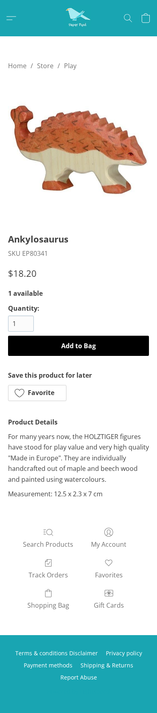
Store (45, 65)
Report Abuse (78, 677)
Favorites (109, 575)
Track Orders (48, 575)
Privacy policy (124, 653)
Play (70, 65)
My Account (108, 544)
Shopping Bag (48, 605)
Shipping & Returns (107, 665)
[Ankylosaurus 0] (78, 149)
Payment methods (48, 665)
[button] (78, 18)
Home (17, 65)
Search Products (48, 544)
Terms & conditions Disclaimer (56, 653)
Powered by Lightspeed (78, 691)
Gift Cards (109, 605)
